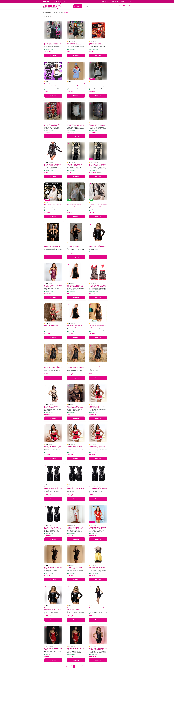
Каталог (78, 6)
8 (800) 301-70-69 (60, 1)
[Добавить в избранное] (45, 22)
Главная (45, 12)
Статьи (129, 1)
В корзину (53, 55)
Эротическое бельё (58, 12)
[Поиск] (114, 6)
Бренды (103, 1)
